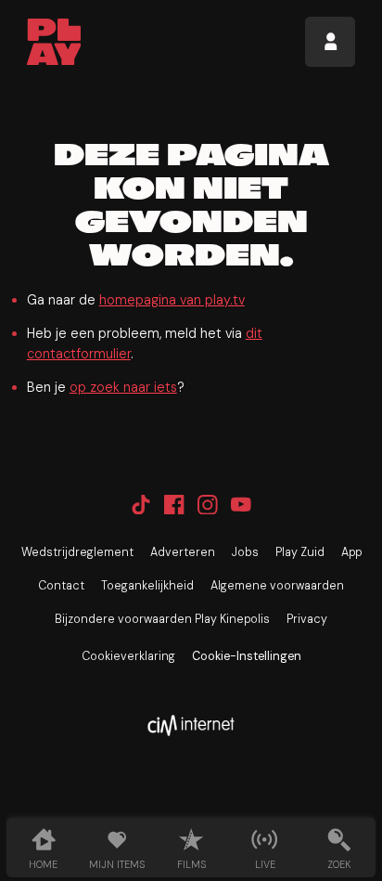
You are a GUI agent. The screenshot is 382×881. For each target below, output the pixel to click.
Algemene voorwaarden (277, 585)
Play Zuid (300, 552)
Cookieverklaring (128, 656)
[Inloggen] (330, 42)
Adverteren (182, 552)
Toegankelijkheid (147, 585)
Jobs (245, 552)
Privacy (306, 619)
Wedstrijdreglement (77, 552)
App (351, 552)
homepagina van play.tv (172, 300)
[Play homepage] (54, 42)
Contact (61, 585)
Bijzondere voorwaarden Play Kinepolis (162, 619)
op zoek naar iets (123, 387)
